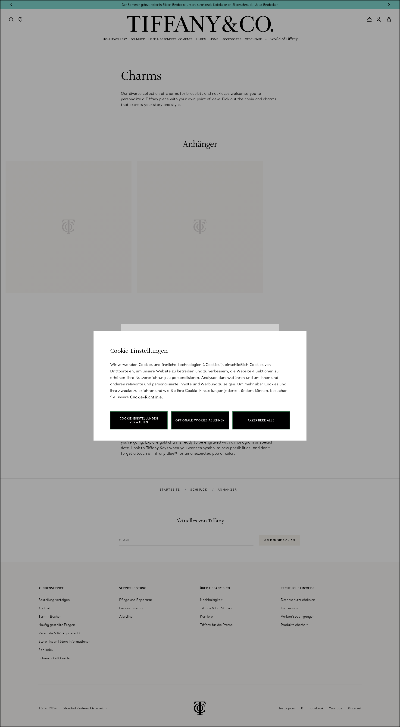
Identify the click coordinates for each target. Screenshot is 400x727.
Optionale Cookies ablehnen (200, 420)
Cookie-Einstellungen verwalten (139, 420)
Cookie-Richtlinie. (146, 397)
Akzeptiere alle (261, 420)
